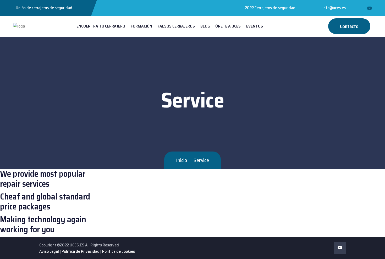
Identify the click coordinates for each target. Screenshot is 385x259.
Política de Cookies (118, 251)
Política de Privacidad (81, 251)
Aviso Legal (49, 251)
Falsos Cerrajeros (176, 26)
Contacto (349, 26)
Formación (141, 26)
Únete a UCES (228, 26)
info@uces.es (334, 7)
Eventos (254, 26)
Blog (205, 26)
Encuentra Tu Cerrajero (100, 26)
